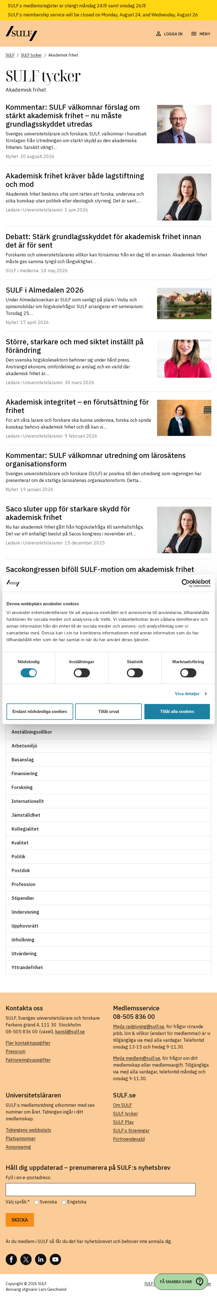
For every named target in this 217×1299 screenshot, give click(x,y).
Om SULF (122, 1105)
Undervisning (25, 912)
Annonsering (18, 1147)
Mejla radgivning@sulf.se (138, 1026)
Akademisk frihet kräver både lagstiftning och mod (75, 180)
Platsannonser (21, 1138)
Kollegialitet (25, 829)
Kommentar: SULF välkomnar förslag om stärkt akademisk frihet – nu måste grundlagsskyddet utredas (73, 115)
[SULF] (21, 33)
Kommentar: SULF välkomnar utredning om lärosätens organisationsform (96, 459)
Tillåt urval (108, 711)
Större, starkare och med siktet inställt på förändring (75, 346)
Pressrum (15, 1051)
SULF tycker (125, 1113)
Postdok (21, 870)
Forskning (22, 787)
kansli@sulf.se (70, 1031)
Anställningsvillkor (32, 732)
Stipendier (23, 898)
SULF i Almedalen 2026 (45, 290)
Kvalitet (20, 843)
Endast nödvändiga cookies (39, 711)
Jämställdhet (26, 815)
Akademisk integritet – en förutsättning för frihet (77, 406)
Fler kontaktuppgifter (28, 1043)
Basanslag (23, 759)
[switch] (82, 672)
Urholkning (23, 940)
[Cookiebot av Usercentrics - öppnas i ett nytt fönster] (186, 583)
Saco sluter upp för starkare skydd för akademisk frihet (68, 513)
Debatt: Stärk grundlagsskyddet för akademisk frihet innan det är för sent (103, 241)
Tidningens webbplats (28, 1130)
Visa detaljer (187, 693)
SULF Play (123, 1122)
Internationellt (28, 801)
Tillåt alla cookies (177, 711)
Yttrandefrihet (27, 967)
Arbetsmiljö (24, 746)
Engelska (76, 1202)
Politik (18, 856)
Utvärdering (24, 953)
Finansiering (25, 773)
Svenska (48, 1202)
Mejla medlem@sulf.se (136, 1058)
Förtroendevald (129, 1139)
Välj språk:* (18, 1202)
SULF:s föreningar (131, 1130)
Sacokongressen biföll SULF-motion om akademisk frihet (100, 569)
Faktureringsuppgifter (28, 1060)
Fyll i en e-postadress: (28, 1177)
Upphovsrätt (25, 926)
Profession (23, 884)
